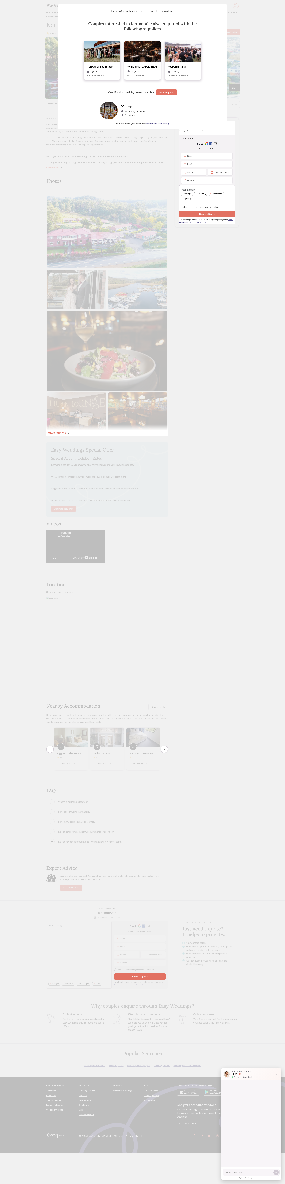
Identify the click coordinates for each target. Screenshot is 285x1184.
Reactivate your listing (157, 123)
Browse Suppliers (166, 92)
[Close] (222, 9)
